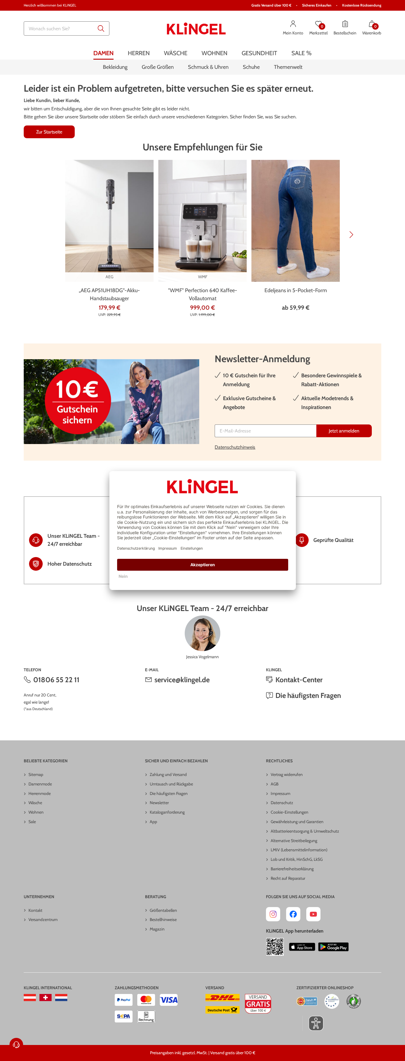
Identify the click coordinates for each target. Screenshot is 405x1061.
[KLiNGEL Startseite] (196, 28)
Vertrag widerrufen (287, 774)
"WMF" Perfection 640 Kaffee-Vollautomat (202, 294)
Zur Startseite (49, 132)
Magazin (157, 929)
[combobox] (66, 28)
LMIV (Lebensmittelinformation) (299, 849)
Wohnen (36, 812)
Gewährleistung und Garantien (297, 821)
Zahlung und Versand (168, 774)
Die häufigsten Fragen (308, 695)
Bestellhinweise (163, 919)
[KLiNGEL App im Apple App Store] (302, 947)
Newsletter (159, 802)
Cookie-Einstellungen (289, 812)
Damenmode (40, 784)
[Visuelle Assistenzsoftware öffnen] (312, 1023)
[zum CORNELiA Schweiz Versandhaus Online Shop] (45, 997)
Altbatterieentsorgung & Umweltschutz (305, 831)
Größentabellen (163, 910)
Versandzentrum (43, 919)
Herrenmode (39, 793)
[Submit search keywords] (101, 28)
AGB (274, 784)
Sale (32, 821)
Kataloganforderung (167, 812)
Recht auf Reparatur (288, 878)
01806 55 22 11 (56, 679)
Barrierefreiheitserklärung (292, 868)
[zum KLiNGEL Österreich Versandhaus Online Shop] (30, 997)
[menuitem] (103, 53)
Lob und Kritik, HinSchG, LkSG (297, 859)
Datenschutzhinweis (235, 447)
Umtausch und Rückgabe (171, 784)
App (153, 821)
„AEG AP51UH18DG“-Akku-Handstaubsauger (109, 294)
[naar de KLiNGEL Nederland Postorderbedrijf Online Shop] (61, 997)
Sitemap (35, 774)
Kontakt (35, 910)
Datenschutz (282, 802)
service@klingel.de (182, 679)
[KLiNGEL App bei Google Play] (333, 947)
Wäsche (35, 802)
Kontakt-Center (299, 679)
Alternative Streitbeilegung (294, 840)
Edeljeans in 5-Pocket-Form (295, 290)
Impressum (280, 793)
